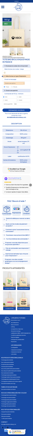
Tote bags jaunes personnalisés (8, 399)
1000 (20, 100)
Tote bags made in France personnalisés (10, 377)
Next (30, 30)
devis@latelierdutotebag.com (16, 117)
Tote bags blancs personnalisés (8, 395)
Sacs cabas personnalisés (7, 362)
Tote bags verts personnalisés (8, 406)
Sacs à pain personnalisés (7, 373)
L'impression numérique (16, 349)
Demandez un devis (16, 110)
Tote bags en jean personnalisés (8, 375)
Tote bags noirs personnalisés (8, 397)
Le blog (13, 326)
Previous (3, 30)
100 (6, 97)
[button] (2, 185)
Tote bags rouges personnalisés (9, 401)
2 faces (15, 87)
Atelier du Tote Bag (7, 56)
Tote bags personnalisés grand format (10, 379)
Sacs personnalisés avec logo (8, 383)
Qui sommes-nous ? (15, 320)
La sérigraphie (14, 347)
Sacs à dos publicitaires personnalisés (10, 368)
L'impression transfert (16, 352)
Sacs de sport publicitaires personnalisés (11, 370)
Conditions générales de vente (18, 335)
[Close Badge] (25, 430)
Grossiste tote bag (15, 331)
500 (6, 100)
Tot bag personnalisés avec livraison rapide (11, 381)
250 (20, 97)
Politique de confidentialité (17, 339)
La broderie (13, 354)
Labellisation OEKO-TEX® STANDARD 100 (21, 333)
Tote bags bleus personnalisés (8, 403)
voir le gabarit (24, 150)
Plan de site (13, 341)
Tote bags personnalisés (7, 360)
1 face (7, 87)
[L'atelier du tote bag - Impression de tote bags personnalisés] (18, 7)
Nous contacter (15, 324)
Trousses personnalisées (7, 366)
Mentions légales (15, 337)
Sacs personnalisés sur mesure (8, 389)
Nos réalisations (15, 322)
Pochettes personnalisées (7, 364)
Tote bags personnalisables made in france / (13, 57)
